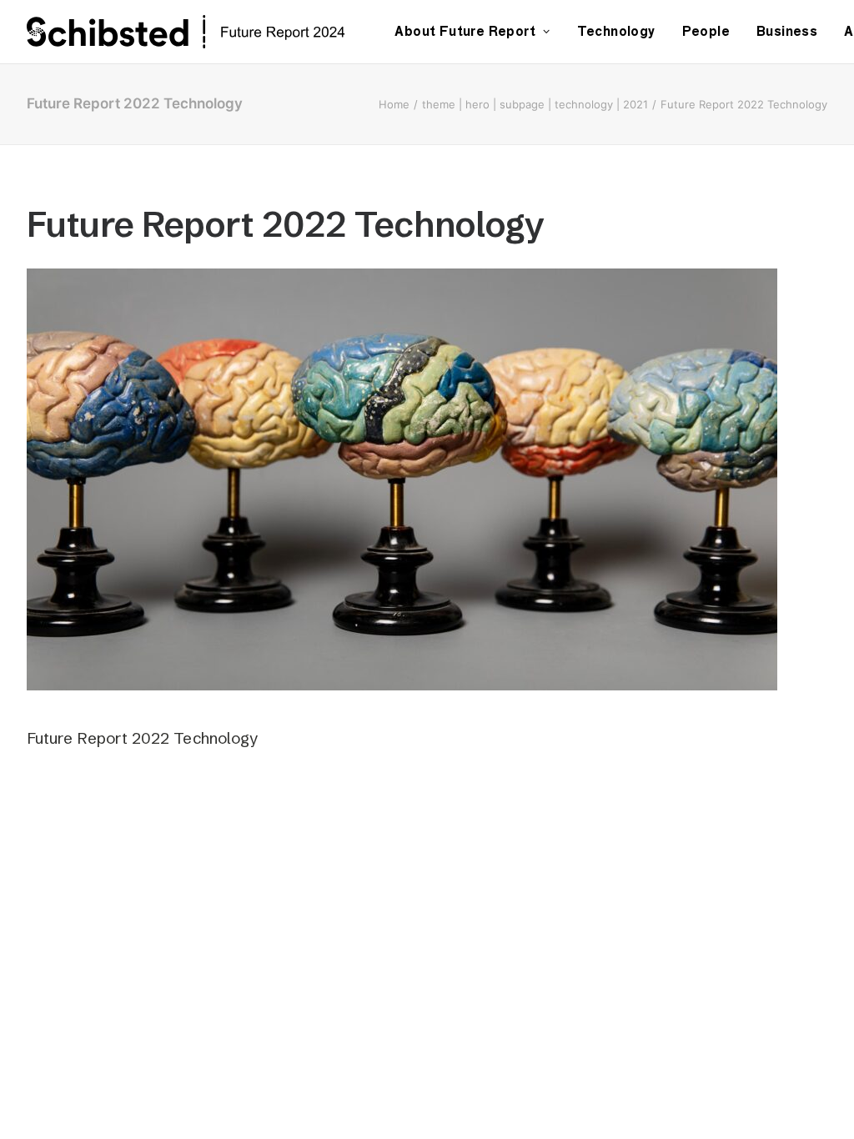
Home (394, 104)
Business (786, 31)
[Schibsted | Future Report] (205, 31)
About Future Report (464, 31)
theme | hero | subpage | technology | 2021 (535, 104)
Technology (616, 31)
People (706, 31)
